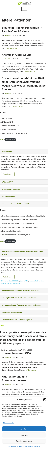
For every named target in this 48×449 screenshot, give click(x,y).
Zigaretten (16, 283)
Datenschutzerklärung (26, 446)
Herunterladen (10, 139)
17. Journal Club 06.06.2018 (10, 281)
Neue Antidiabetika (9, 196)
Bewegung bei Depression (12, 312)
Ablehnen (24, 435)
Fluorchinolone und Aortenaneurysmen (17, 320)
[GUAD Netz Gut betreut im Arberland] (24, 3)
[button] (45, 399)
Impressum (37, 446)
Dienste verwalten (8, 423)
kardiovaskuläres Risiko (37, 281)
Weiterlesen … (8, 174)
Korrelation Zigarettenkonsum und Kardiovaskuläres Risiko (22, 253)
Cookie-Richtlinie (13, 446)
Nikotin (3, 283)
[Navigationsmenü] (24, 9)
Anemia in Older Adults (16, 54)
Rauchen (9, 283)
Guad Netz (8, 35)
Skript (1, 139)
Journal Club (24, 281)
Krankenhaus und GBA (11, 189)
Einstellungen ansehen (24, 441)
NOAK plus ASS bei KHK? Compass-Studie (19, 298)
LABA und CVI (7, 182)
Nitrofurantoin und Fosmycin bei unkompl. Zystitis (21, 305)
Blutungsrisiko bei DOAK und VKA (15, 204)
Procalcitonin (7, 151)
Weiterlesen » (12, 48)
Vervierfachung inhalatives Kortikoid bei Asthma (20, 290)
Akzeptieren (24, 429)
